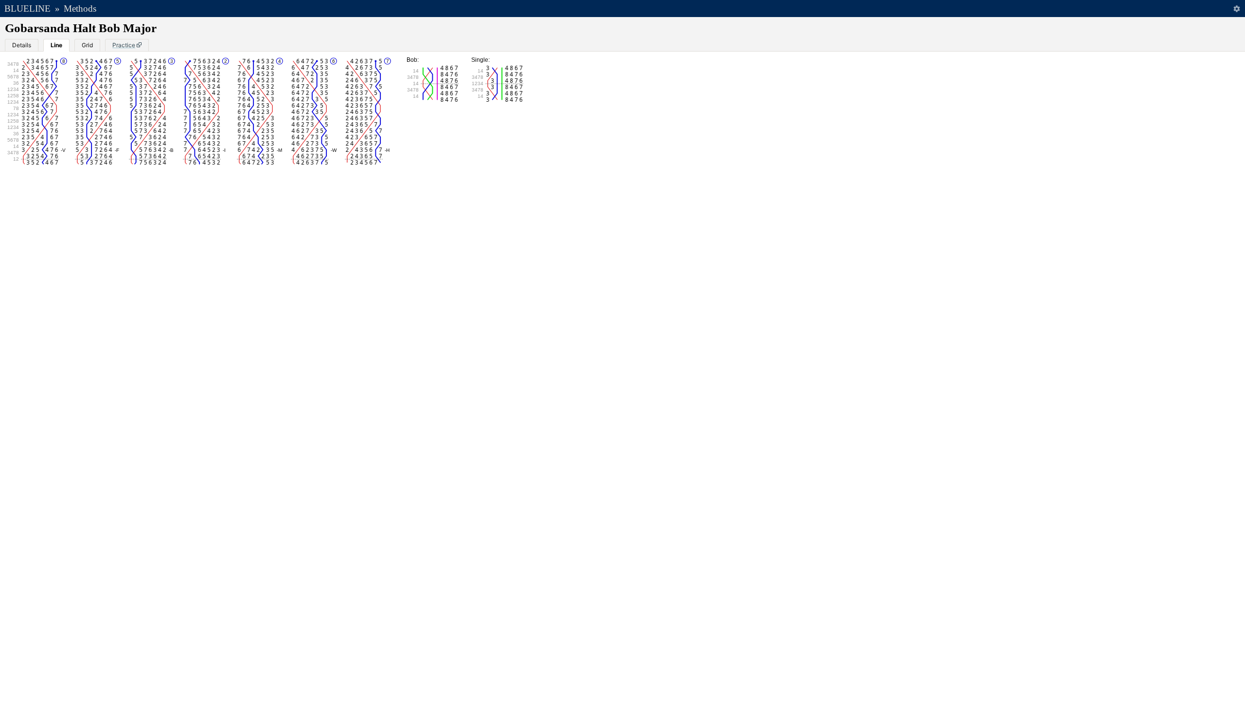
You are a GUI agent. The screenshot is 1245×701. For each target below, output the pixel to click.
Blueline (27, 8)
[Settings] (1236, 8)
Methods (80, 8)
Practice (123, 45)
